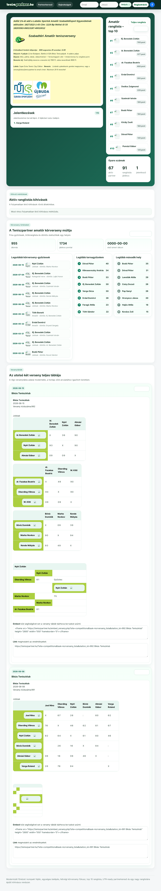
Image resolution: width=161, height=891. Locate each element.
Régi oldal (141, 29)
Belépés (124, 5)
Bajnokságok (64, 4)
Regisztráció (140, 4)
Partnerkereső (45, 4)
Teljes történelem (140, 234)
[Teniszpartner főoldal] (20, 5)
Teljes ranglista (138, 22)
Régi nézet (141, 389)
